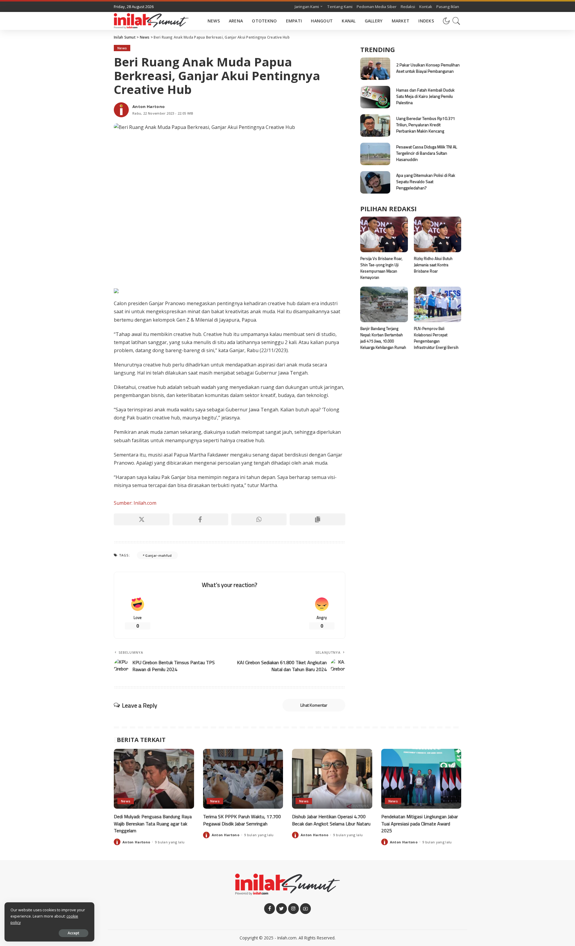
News (122, 48)
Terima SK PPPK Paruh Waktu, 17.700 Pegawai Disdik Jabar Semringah (242, 820)
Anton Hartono (148, 107)
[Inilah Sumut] (151, 21)
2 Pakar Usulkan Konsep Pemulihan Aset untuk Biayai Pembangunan (428, 68)
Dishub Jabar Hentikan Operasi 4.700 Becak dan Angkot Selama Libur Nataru (331, 820)
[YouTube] (305, 908)
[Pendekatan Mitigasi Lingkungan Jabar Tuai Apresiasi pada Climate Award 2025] (421, 779)
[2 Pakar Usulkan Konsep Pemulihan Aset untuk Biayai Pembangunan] (375, 68)
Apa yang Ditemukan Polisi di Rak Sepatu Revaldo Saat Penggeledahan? (425, 181)
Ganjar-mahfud (158, 555)
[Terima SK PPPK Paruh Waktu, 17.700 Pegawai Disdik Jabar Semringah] (243, 779)
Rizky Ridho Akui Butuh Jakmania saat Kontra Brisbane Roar (433, 264)
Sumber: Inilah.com (135, 503)
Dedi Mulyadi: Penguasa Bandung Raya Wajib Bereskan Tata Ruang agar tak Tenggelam (153, 823)
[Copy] (317, 519)
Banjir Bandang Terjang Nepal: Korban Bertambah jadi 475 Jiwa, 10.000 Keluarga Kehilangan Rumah (383, 338)
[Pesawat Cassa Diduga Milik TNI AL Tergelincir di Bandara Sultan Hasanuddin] (375, 154)
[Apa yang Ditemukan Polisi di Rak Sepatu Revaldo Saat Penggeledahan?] (375, 182)
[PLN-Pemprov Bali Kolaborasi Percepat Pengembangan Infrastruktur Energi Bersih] (437, 304)
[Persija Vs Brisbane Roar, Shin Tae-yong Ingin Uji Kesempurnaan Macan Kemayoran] (384, 234)
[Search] (456, 21)
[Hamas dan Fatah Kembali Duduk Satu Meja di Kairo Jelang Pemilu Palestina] (375, 97)
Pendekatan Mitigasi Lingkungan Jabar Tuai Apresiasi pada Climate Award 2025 (419, 823)
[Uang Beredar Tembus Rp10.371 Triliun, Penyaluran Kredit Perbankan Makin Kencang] (375, 125)
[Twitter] (281, 908)
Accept (73, 933)
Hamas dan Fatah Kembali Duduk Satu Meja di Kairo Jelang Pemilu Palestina (425, 96)
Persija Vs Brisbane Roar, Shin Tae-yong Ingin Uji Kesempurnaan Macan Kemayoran (381, 268)
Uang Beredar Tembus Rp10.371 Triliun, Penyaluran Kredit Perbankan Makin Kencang (425, 124)
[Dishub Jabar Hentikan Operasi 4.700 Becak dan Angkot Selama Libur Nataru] (332, 779)
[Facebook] (200, 519)
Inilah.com (286, 938)
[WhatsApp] (259, 519)
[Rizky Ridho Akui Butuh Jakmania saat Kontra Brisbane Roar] (437, 234)
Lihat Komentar (313, 705)
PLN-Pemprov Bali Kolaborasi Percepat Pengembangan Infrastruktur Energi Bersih (436, 338)
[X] (142, 519)
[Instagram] (293, 908)
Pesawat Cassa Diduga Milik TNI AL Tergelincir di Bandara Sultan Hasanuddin (426, 153)
